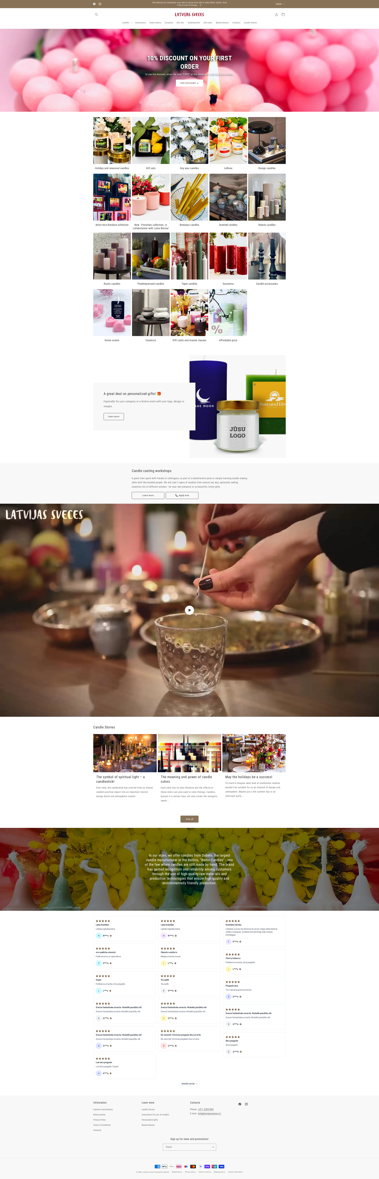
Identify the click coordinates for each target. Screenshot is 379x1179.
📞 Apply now (182, 495)
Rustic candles (112, 283)
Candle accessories (267, 283)
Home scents (112, 340)
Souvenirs (228, 283)
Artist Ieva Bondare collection (112, 224)
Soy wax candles (189, 168)
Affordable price (228, 340)
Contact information (235, 1172)
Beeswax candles (189, 224)
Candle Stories (148, 1109)
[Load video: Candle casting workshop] (189, 610)
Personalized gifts (150, 1119)
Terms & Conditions (102, 1125)
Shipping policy (219, 1172)
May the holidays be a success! (248, 777)
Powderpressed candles (151, 283)
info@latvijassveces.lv (209, 1113)
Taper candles (189, 283)
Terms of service (205, 1172)
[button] (96, 14)
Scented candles (228, 224)
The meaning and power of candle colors (186, 779)
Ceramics (151, 340)
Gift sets (150, 168)
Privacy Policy (99, 1119)
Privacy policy (190, 1172)
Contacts (97, 1130)
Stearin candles (267, 224)
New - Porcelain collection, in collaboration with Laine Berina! (151, 226)
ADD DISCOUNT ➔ (189, 83)
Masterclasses (148, 1125)
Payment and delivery (103, 1109)
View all (189, 819)
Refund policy (99, 1114)
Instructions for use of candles (155, 1114)
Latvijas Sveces (148, 1172)
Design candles (266, 168)
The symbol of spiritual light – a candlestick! (120, 779)
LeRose (228, 168)
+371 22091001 (206, 1109)
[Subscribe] (212, 1147)
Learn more (113, 416)
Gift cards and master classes (189, 340)
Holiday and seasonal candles (112, 168)
